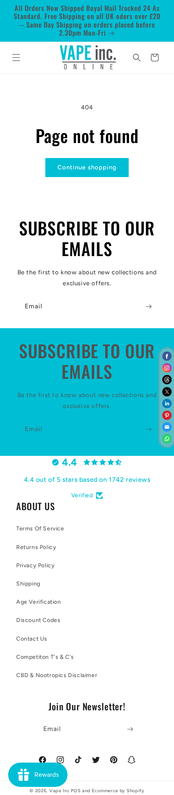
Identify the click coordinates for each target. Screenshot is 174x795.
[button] (16, 57)
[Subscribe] (148, 306)
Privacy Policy (35, 565)
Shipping (28, 583)
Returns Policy (36, 547)
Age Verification (38, 601)
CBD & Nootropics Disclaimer (56, 675)
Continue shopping (87, 167)
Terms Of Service (40, 528)
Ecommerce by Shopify (118, 790)
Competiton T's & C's (45, 657)
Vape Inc (59, 790)
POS (76, 790)
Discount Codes (38, 620)
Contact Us (31, 638)
